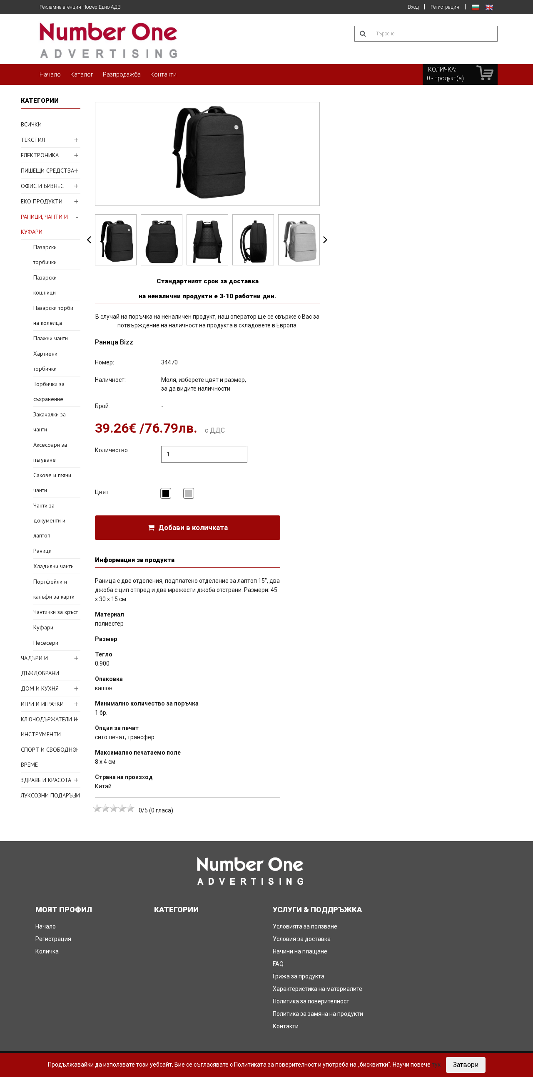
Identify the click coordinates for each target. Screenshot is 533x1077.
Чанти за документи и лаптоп (49, 520)
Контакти (163, 74)
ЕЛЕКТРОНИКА (40, 155)
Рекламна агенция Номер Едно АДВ (80, 7)
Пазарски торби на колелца (53, 315)
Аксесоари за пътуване (50, 452)
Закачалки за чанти (49, 422)
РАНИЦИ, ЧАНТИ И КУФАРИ (44, 224)
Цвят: (102, 492)
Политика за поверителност (311, 1001)
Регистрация (445, 7)
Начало (50, 74)
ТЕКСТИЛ (33, 140)
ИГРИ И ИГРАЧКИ (42, 704)
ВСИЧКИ (31, 124)
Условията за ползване (305, 926)
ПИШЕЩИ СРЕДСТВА (47, 170)
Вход (413, 7)
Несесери (45, 642)
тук (436, 1064)
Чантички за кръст (55, 612)
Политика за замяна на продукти (318, 1013)
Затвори (465, 1065)
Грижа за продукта (298, 976)
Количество (111, 450)
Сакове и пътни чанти (52, 482)
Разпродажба (122, 74)
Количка (47, 951)
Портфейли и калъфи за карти (54, 589)
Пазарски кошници (45, 285)
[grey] (188, 493)
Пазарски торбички (45, 254)
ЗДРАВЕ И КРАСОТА (46, 780)
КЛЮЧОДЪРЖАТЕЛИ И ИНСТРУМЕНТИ (49, 727)
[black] (165, 493)
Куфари (43, 627)
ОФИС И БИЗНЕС (42, 186)
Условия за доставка (302, 939)
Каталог (81, 74)
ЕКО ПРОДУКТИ (41, 201)
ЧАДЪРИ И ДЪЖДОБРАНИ (40, 665)
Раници (42, 551)
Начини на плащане (300, 951)
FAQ (278, 964)
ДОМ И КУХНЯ (40, 688)
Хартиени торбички (45, 361)
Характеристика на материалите (317, 988)
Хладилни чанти (53, 566)
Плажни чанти (50, 338)
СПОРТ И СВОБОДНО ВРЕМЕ (49, 757)
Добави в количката (192, 527)
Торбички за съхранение (49, 391)
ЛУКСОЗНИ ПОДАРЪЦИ (50, 795)
